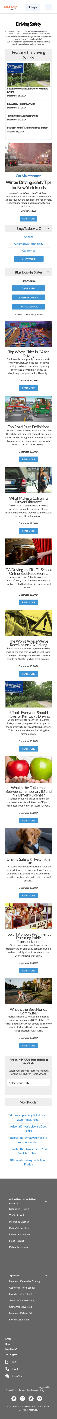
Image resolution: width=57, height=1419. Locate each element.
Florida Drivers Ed (19, 1319)
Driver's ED (28, 288)
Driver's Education (19, 1227)
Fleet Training (16, 1240)
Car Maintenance (28, 175)
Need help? (11, 1349)
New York (18, 32)
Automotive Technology (28, 243)
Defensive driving (11, 32)
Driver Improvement (20, 1234)
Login (34, 7)
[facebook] (14, 1399)
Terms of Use (24, 1390)
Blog (7, 1343)
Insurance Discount (19, 1221)
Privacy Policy (11, 1390)
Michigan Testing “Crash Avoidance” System (27, 127)
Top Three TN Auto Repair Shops (22, 115)
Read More (28, 218)
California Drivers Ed (20, 1306)
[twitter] (31, 1399)
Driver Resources (18, 1247)
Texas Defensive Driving (22, 1300)
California (28, 250)
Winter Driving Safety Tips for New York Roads (28, 185)
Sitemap (34, 1390)
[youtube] (40, 1399)
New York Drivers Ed (20, 1313)
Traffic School (28, 306)
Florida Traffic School (20, 1293)
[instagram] (23, 1399)
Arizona (28, 236)
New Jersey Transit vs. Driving (21, 103)
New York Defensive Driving (24, 1281)
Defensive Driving (28, 297)
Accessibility (44, 1387)
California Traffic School (22, 1287)
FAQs (8, 1338)
